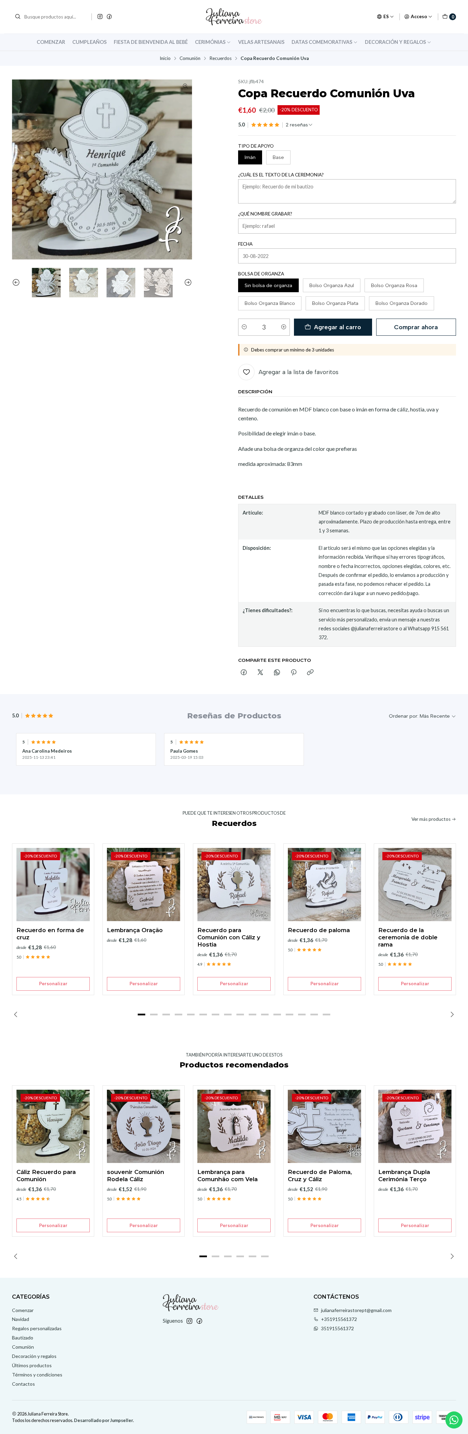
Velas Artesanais (261, 42)
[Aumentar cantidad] (284, 327)
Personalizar (53, 983)
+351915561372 (339, 1319)
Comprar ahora (416, 327)
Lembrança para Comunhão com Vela (227, 1176)
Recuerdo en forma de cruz (50, 934)
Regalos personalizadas (37, 1328)
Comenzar (51, 42)
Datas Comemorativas (322, 42)
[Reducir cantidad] (244, 327)
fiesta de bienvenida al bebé (151, 42)
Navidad (20, 1319)
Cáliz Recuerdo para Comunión (46, 1176)
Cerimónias (210, 42)
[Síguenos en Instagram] (100, 17)
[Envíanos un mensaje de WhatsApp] (454, 1420)
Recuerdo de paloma (319, 930)
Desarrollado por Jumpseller (103, 1420)
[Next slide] (187, 282)
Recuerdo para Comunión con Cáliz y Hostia (228, 937)
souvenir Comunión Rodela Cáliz (135, 1176)
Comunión (190, 58)
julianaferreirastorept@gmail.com (356, 1310)
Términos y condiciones (37, 1374)
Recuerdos (220, 58)
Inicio (165, 58)
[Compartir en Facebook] (243, 673)
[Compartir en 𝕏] (260, 673)
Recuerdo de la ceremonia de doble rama (408, 937)
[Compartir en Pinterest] (293, 673)
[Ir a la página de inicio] (234, 16)
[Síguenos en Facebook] (109, 17)
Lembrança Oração (135, 930)
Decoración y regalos (395, 42)
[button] (141, 1015)
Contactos (23, 1384)
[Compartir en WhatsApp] (277, 673)
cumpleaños (89, 42)
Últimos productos (32, 1365)
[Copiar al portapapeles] (310, 673)
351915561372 (337, 1328)
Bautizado (22, 1337)
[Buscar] (18, 17)
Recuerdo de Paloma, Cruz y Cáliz (320, 1176)
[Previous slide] (17, 282)
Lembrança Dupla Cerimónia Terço (404, 1176)
